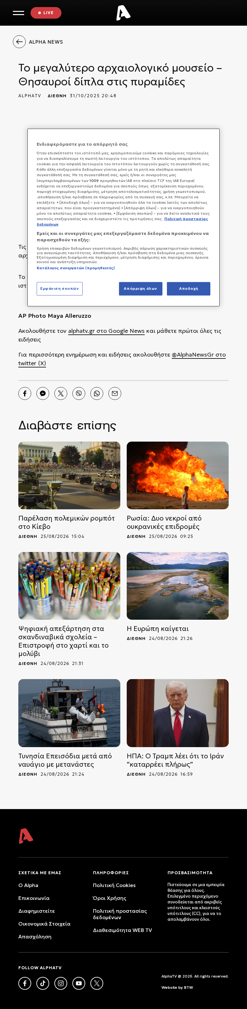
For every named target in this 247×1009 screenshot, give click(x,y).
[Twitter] (60, 393)
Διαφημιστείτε (36, 911)
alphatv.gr (81, 330)
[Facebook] (24, 393)
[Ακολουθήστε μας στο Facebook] (24, 983)
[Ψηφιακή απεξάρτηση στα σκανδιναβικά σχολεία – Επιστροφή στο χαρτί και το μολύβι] (69, 586)
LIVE (48, 12)
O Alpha (28, 885)
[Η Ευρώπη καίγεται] (178, 586)
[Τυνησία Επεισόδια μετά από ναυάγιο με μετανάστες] (69, 713)
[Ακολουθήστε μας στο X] (96, 983)
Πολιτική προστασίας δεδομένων (120, 914)
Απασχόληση (34, 936)
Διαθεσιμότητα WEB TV (122, 930)
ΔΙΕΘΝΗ (57, 96)
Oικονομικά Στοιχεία (44, 923)
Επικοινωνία (34, 898)
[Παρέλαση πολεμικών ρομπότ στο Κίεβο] (69, 475)
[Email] (114, 393)
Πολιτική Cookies (114, 885)
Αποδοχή (188, 288)
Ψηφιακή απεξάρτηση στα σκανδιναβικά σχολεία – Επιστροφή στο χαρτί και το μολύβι (63, 641)
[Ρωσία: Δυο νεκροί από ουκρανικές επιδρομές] (178, 475)
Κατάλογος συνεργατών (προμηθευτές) (76, 268)
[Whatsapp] (96, 393)
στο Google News (120, 330)
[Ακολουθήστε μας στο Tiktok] (42, 983)
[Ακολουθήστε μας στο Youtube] (78, 983)
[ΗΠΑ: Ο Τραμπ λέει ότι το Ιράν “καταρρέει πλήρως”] (178, 713)
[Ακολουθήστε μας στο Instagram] (60, 983)
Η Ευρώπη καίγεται (158, 629)
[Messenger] (42, 393)
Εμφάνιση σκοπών (59, 288)
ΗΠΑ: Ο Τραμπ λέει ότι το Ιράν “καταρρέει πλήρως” (175, 760)
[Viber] (78, 393)
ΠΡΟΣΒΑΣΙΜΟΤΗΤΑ (190, 872)
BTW (188, 987)
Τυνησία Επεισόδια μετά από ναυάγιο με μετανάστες (65, 760)
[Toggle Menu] (18, 13)
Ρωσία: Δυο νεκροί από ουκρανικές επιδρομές (164, 522)
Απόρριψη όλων (140, 288)
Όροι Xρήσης (109, 898)
